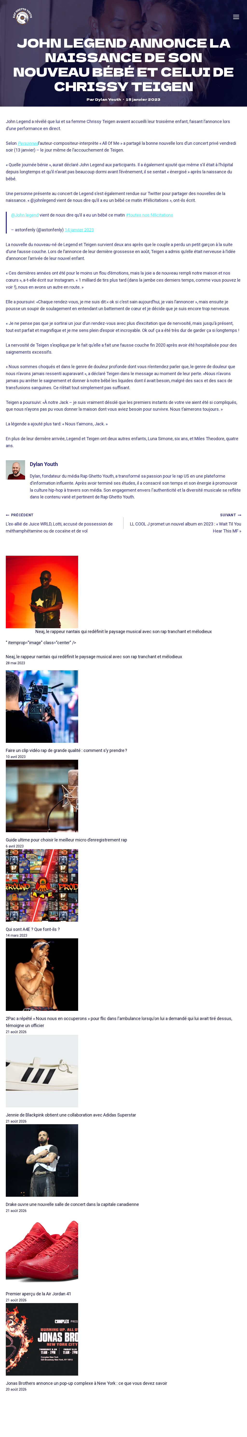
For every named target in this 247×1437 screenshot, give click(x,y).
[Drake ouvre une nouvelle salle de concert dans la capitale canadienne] (123, 1160)
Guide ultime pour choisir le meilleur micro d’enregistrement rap (66, 839)
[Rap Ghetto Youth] (22, 17)
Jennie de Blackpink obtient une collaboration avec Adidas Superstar (71, 1114)
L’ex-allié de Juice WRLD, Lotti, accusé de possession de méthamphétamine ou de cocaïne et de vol (59, 523)
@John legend (25, 215)
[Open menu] (236, 17)
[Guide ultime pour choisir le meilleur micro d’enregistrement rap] (123, 796)
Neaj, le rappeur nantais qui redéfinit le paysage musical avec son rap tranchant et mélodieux (123, 631)
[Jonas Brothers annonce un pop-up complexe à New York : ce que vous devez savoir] (123, 1339)
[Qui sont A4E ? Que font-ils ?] (123, 885)
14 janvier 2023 (79, 229)
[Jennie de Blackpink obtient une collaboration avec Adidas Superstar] (123, 1071)
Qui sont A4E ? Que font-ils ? (33, 929)
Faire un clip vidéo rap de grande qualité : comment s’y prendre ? (66, 750)
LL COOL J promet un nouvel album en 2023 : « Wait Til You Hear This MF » (185, 523)
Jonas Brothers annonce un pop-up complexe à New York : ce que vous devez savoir (86, 1383)
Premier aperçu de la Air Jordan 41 (38, 1293)
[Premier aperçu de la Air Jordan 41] (123, 1250)
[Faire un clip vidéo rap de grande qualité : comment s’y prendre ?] (123, 706)
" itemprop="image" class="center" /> (41, 642)
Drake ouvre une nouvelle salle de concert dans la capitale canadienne (72, 1204)
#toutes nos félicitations (149, 215)
